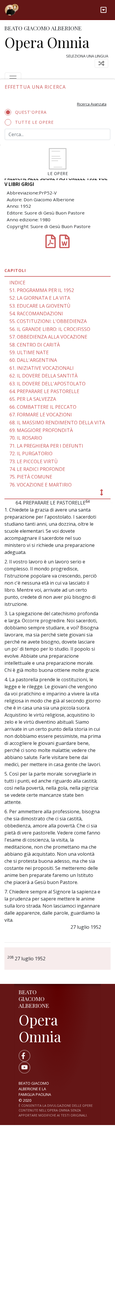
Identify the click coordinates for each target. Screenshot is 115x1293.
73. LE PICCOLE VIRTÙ (33, 461)
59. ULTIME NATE (29, 352)
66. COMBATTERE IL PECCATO (42, 407)
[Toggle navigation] (103, 10)
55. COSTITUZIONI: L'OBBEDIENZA (48, 321)
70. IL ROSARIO (25, 438)
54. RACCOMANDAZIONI (36, 313)
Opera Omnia (46, 42)
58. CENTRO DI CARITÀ (34, 345)
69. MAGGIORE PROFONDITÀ (41, 430)
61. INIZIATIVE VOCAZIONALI (41, 368)
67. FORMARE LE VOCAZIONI (40, 414)
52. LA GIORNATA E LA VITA (39, 298)
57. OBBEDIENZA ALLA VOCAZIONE (48, 337)
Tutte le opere (34, 122)
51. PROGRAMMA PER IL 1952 (41, 290)
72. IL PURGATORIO (30, 453)
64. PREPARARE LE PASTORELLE (44, 391)
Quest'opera (31, 112)
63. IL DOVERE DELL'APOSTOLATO (47, 383)
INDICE (17, 282)
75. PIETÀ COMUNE (30, 477)
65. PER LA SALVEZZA (32, 399)
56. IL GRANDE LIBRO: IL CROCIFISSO (49, 329)
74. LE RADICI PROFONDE (37, 469)
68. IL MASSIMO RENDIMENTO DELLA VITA (57, 422)
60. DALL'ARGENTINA (33, 360)
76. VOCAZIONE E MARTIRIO (40, 484)
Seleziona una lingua (87, 56)
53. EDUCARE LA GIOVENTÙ (39, 306)
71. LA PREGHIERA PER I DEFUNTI (46, 446)
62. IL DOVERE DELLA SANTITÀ (43, 375)
